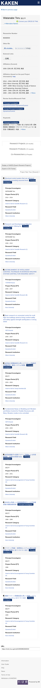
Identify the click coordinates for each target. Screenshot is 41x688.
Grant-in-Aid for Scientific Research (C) (16, 203)
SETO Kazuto (9, 330)
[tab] (21, 143)
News (3, 671)
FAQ (2, 668)
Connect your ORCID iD (26, 21)
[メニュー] (38, 2)
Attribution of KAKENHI (8, 678)
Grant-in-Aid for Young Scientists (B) (15, 388)
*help (36, 21)
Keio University (9, 307)
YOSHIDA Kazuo (10, 282)
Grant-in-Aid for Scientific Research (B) (16, 295)
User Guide (5, 664)
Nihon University (10, 216)
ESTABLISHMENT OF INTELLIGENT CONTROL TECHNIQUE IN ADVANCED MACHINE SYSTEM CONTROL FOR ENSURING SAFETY (20, 272)
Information (5, 661)
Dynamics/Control (9, 105)
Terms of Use (5, 675)
